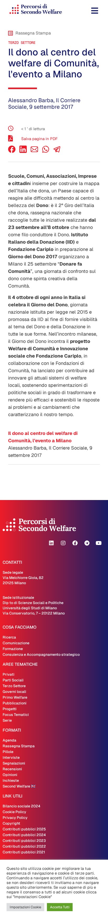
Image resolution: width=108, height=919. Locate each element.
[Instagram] (63, 543)
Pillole (8, 751)
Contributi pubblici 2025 (24, 829)
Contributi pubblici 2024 (24, 834)
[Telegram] (87, 543)
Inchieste (11, 780)
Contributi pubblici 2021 (24, 852)
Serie (7, 720)
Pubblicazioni (14, 703)
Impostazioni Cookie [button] (25, 907)
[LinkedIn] (23, 151)
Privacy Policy (15, 817)
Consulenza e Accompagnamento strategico (41, 654)
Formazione (13, 648)
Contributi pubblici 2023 (24, 840)
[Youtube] (98, 543)
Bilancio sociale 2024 (21, 806)
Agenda (9, 740)
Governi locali (14, 691)
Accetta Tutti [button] (59, 907)
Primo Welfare (15, 697)
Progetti (10, 709)
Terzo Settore (21, 42)
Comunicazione (16, 643)
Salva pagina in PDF (39, 138)
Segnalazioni (14, 763)
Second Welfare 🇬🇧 (19, 786)
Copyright (11, 823)
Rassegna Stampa (19, 746)
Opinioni (10, 774)
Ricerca (9, 637)
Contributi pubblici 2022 (24, 846)
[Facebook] (11, 151)
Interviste (11, 757)
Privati (8, 674)
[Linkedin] (51, 543)
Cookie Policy (14, 811)
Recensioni (12, 769)
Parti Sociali (13, 680)
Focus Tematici (16, 714)
